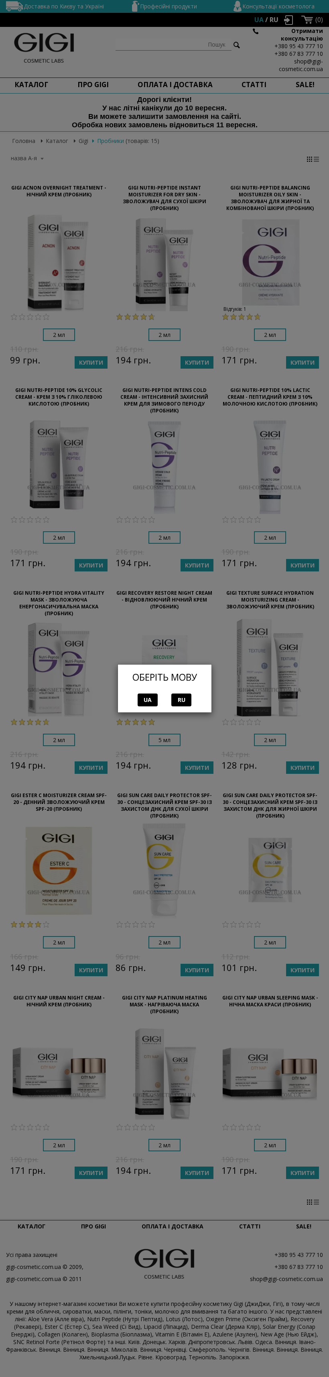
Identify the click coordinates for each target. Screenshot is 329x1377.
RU (181, 700)
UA (148, 700)
